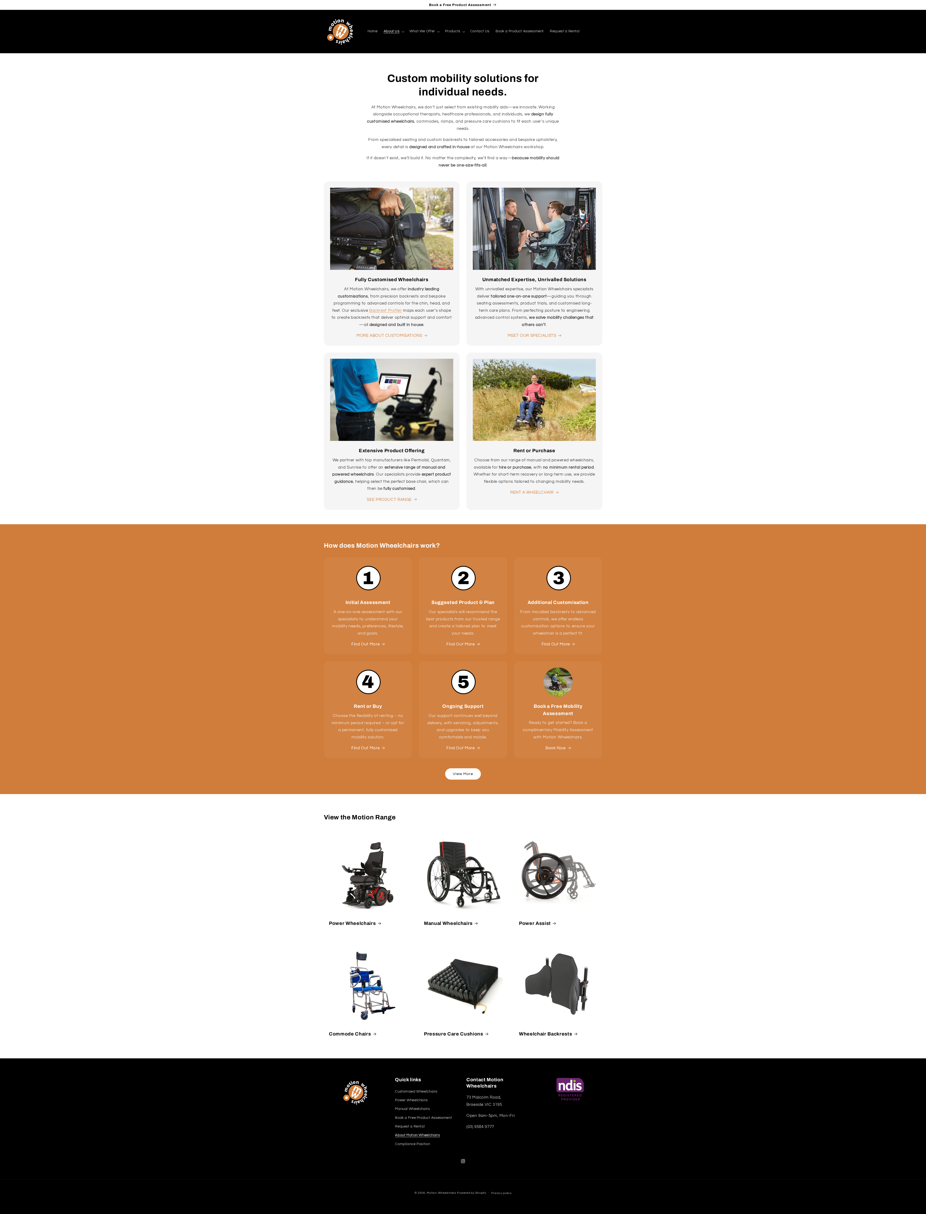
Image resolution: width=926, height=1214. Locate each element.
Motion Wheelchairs (441, 1193)
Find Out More (365, 644)
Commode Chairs (350, 1033)
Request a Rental (410, 1126)
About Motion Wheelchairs (417, 1135)
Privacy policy (501, 1193)
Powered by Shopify (471, 1193)
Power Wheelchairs (352, 923)
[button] (393, 31)
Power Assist (535, 923)
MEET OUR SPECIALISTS (532, 335)
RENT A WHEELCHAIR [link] (532, 492)
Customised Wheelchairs (416, 1091)
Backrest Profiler (385, 310)
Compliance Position (412, 1144)
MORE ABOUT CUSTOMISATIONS (389, 335)
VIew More (463, 774)
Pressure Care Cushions (453, 1033)
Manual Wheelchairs (448, 923)
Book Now (555, 748)
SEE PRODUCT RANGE (389, 500)
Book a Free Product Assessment (423, 1118)
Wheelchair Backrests (545, 1033)
